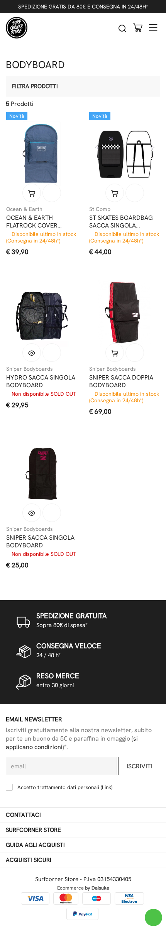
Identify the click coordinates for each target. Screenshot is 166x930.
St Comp (99, 209)
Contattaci (23, 815)
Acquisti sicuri (28, 860)
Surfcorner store (33, 830)
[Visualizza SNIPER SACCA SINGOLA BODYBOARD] (31, 512)
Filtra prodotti (35, 86)
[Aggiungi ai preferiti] (51, 193)
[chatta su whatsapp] (153, 917)
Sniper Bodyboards (29, 368)
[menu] (153, 27)
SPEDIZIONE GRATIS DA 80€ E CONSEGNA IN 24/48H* (83, 6)
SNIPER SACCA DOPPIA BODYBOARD (121, 381)
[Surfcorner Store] (16, 27)
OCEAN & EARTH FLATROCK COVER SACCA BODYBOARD (35, 221)
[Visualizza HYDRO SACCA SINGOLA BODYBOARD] (31, 352)
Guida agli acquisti (35, 845)
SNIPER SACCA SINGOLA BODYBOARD (40, 541)
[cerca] (122, 28)
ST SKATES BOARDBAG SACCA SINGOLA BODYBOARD (121, 221)
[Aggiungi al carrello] (31, 193)
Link (106, 787)
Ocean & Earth (24, 209)
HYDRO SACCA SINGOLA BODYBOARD (40, 381)
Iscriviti (139, 766)
